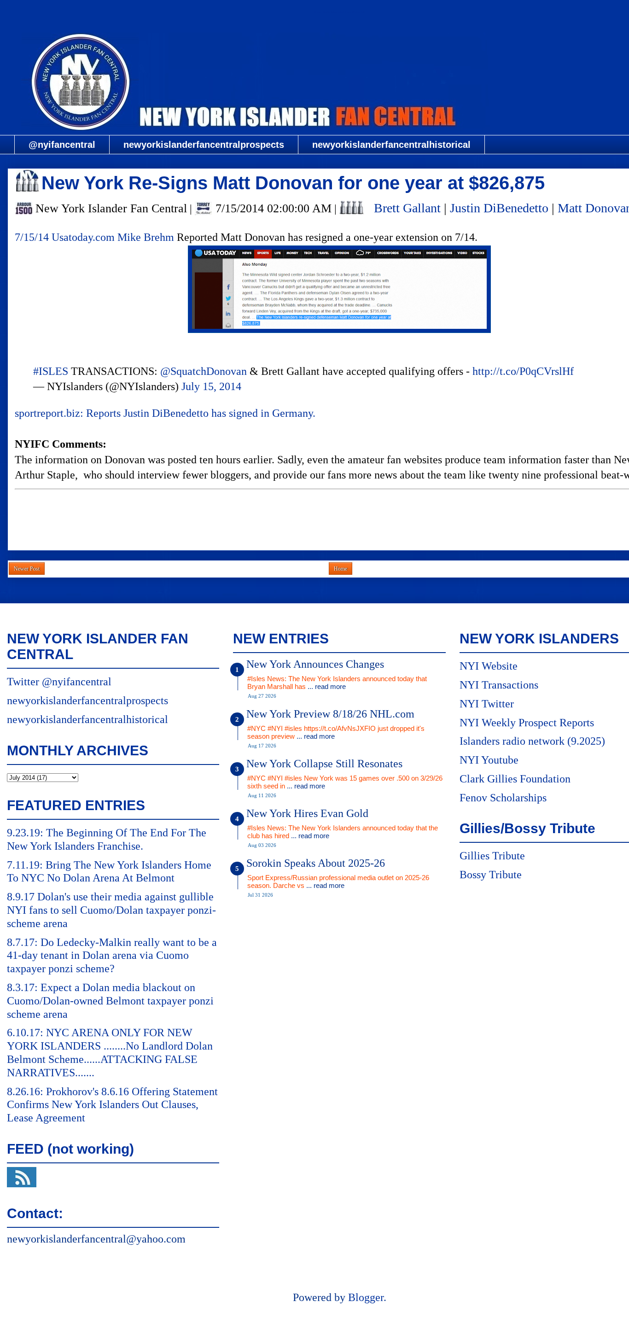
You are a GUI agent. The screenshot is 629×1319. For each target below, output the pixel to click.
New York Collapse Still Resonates (324, 764)
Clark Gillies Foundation (515, 779)
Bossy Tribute (491, 875)
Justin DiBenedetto (499, 208)
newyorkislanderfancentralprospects (203, 145)
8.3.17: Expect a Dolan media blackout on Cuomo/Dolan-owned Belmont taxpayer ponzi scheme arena (110, 1000)
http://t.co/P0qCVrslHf (523, 371)
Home (340, 569)
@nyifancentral (62, 145)
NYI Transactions (499, 685)
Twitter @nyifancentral (59, 682)
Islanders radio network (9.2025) (532, 741)
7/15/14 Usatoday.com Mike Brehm (94, 237)
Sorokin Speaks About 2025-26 (315, 863)
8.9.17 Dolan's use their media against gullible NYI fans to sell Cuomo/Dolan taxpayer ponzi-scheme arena (111, 910)
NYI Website (489, 666)
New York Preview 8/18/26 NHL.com (330, 714)
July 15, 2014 (211, 386)
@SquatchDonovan (203, 371)
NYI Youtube (489, 760)
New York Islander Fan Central (339, 12)
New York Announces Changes (315, 664)
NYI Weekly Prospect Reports (527, 723)
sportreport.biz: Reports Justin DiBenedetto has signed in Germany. (165, 413)
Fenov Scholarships (503, 798)
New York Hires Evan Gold (307, 813)
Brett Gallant (407, 208)
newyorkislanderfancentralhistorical (391, 145)
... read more (327, 686)
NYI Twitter (487, 704)
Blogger (366, 1297)
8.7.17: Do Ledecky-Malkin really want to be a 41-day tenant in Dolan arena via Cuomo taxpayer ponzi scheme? (112, 955)
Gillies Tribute (492, 856)
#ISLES (50, 371)
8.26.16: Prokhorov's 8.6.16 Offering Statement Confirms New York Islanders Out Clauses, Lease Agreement (112, 1105)
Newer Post (27, 569)
